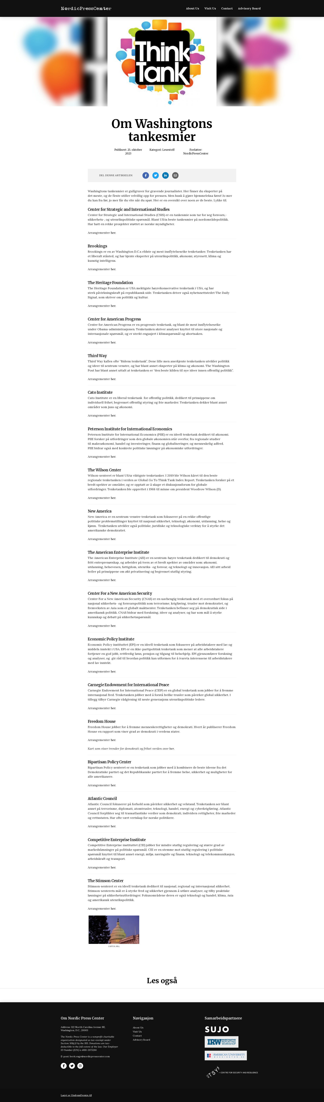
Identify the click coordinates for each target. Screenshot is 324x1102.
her (113, 233)
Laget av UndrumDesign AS (76, 1095)
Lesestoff (168, 149)
